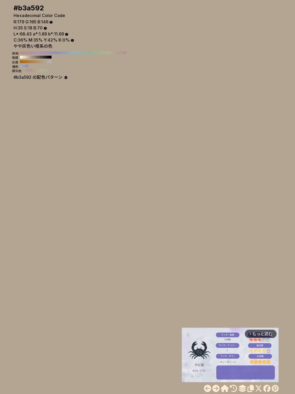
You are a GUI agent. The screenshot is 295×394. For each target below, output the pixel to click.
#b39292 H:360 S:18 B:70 (21, 52)
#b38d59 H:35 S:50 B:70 (35, 61)
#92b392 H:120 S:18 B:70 (90, 52)
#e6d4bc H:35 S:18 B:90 (24, 57)
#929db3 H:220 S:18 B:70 (61, 52)
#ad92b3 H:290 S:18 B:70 (41, 52)
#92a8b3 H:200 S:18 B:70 (67, 52)
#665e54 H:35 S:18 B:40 (38, 57)
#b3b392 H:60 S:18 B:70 (107, 52)
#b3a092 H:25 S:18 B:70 (24, 70)
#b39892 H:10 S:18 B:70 (122, 52)
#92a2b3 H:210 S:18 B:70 (64, 52)
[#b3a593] (216, 388)
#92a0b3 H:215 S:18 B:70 (24, 66)
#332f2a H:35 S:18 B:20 (44, 57)
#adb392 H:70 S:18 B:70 (104, 52)
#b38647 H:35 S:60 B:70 (32, 61)
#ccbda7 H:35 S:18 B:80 (27, 57)
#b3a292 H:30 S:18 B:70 (116, 52)
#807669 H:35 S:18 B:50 (35, 57)
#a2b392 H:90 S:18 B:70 (99, 52)
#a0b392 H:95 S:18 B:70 (47, 70)
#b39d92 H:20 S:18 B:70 (119, 52)
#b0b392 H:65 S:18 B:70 (41, 70)
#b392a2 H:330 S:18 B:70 (30, 52)
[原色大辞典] (225, 388)
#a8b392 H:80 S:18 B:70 (102, 52)
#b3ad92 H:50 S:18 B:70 (110, 52)
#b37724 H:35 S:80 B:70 (27, 61)
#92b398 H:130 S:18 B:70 (87, 52)
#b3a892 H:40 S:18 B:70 (113, 52)
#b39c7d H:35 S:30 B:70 (41, 61)
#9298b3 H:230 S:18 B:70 (58, 52)
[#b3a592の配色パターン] (242, 388)
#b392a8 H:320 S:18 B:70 (32, 52)
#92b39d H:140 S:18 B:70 (84, 52)
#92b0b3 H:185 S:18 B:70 (21, 66)
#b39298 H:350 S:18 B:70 (24, 52)
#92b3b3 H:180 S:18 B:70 (73, 52)
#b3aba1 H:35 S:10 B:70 (47, 61)
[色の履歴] (233, 388)
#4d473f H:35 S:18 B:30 (41, 57)
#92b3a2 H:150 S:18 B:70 (81, 52)
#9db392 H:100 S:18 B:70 (96, 52)
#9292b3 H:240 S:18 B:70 (55, 52)
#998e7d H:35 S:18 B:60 (32, 57)
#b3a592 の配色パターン (39, 77)
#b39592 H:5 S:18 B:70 (30, 70)
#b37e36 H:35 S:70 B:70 (30, 61)
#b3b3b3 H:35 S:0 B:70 (50, 61)
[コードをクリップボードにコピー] (250, 388)
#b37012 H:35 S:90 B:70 (24, 61)
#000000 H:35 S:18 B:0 (50, 57)
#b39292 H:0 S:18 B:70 (125, 52)
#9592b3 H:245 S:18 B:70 (27, 66)
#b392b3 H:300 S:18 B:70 (38, 52)
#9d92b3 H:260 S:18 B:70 (50, 52)
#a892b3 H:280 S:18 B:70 (44, 52)
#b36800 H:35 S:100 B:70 (21, 61)
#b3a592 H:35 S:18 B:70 (30, 57)
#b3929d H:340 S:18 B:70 (27, 52)
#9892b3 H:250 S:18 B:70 (53, 52)
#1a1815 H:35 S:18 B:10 (47, 57)
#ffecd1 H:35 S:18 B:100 (21, 57)
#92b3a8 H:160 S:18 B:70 (78, 52)
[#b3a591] (207, 388)
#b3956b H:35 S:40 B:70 (38, 61)
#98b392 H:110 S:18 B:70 (93, 52)
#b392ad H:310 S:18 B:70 (35, 52)
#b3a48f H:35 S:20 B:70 (44, 61)
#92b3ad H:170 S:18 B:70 (76, 52)
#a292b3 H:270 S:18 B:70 (47, 52)
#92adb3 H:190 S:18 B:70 (70, 52)
